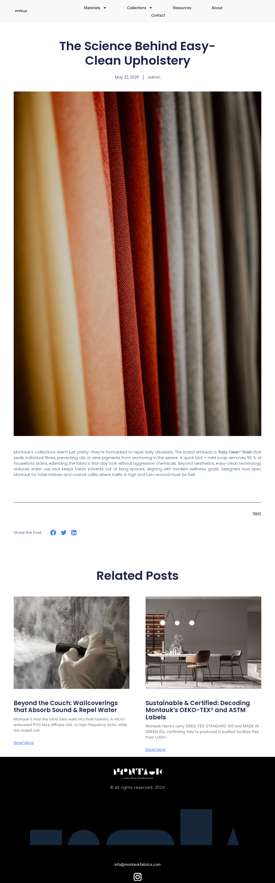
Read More (24, 743)
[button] (53, 533)
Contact (158, 15)
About (217, 7)
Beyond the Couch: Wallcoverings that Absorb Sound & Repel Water (66, 706)
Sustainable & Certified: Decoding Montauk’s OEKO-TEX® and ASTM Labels (198, 710)
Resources (182, 7)
